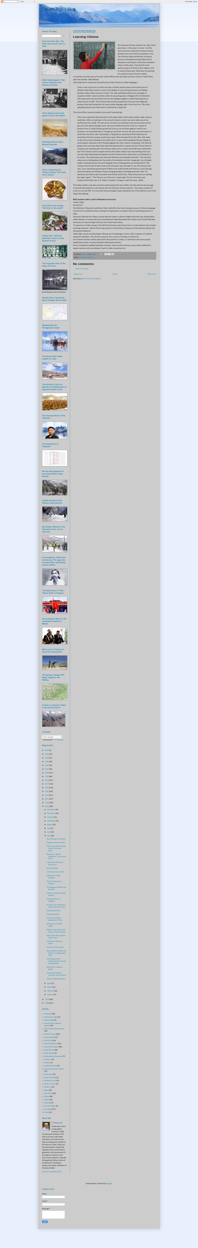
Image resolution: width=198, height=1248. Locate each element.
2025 (47, 754)
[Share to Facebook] (111, 254)
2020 (47, 773)
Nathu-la (47, 1087)
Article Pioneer (49, 1034)
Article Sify (48, 1041)
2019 (47, 777)
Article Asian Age (50, 1017)
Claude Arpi (58, 1123)
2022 (47, 765)
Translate (60, 740)
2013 (47, 799)
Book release (49, 1053)
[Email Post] (101, 254)
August (50, 825)
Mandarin (90, 257)
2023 (47, 762)
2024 (47, 758)
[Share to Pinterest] (113, 254)
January (50, 995)
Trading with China (54, 911)
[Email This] (105, 254)
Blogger (109, 1184)
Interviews (48, 1074)
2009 (47, 1003)
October (50, 817)
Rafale (46, 1097)
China (80, 257)
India (84, 257)
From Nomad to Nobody (56, 839)
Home (115, 274)
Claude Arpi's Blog (59, 9)
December (51, 810)
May (49, 836)
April (49, 984)
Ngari (46, 1090)
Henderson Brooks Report (54, 1069)
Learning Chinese (53, 914)
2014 (47, 795)
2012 (47, 803)
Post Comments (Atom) (92, 279)
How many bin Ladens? (55, 947)
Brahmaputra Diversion (53, 1056)
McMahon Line (50, 1081)
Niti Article (48, 1093)
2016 (47, 788)
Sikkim (46, 1100)
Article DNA (48, 1020)
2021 (47, 769)
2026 (47, 750)
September (51, 821)
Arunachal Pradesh (51, 1047)
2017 (47, 784)
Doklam (47, 1063)
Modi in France (50, 1084)
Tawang (47, 1103)
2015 (47, 791)
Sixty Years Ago (52, 868)
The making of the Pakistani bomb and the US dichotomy (56, 961)
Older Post (151, 274)
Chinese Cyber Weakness (56, 979)
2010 (47, 999)
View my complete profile (51, 1172)
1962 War (48, 1014)
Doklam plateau (50, 1066)
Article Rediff (49, 1037)
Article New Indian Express (54, 1029)
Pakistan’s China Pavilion (56, 843)
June (49, 832)
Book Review (49, 1050)
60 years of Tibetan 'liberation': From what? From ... (56, 856)
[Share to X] (109, 254)
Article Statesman (51, 1044)
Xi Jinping (47, 1109)
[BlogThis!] (107, 254)
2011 (47, 806)
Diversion (47, 1060)
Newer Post (78, 274)
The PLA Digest (50, 1106)
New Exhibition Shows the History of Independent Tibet (56, 953)
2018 (47, 780)
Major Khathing (50, 1078)
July (48, 828)
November (51, 813)
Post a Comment (82, 269)
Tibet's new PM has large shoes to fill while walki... (56, 848)
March (49, 987)
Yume (46, 1112)
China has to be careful (55, 872)
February (50, 991)
